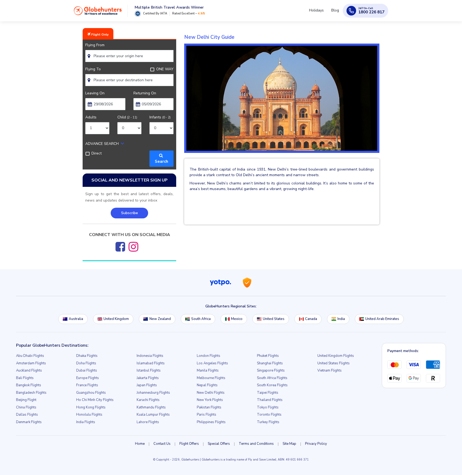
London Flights (208, 355)
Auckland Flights (29, 370)
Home (140, 443)
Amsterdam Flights (31, 363)
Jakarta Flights (148, 378)
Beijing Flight (26, 399)
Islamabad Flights (151, 363)
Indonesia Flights (150, 355)
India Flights (85, 422)
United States (273, 318)
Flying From (95, 45)
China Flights (26, 407)
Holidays (319, 12)
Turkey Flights (268, 422)
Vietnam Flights (329, 370)
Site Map (289, 443)
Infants (160, 117)
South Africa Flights (272, 378)
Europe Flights (87, 378)
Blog (336, 12)
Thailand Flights (270, 399)
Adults (91, 117)
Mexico (236, 318)
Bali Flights (25, 378)
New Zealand (160, 318)
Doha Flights (86, 363)
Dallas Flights (27, 414)
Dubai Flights (86, 370)
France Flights (87, 385)
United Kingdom (116, 318)
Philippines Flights (211, 422)
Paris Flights (206, 414)
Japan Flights (147, 385)
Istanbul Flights (149, 370)
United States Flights (333, 363)
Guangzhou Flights (91, 392)
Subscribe (129, 212)
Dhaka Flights (87, 355)
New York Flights (210, 399)
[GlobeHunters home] (98, 12)
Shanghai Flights (270, 363)
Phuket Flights (268, 355)
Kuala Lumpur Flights (153, 414)
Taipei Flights (267, 392)
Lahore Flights (148, 422)
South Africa (201, 318)
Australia (76, 318)
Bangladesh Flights (31, 392)
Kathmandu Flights (151, 407)
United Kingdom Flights (335, 355)
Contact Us (162, 443)
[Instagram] (133, 246)
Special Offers (219, 443)
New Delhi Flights (211, 392)
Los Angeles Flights (212, 363)
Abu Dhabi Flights (30, 355)
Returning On (144, 93)
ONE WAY (165, 69)
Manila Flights (208, 370)
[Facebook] (120, 246)
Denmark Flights (29, 422)
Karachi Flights (148, 399)
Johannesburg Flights (153, 392)
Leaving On (95, 93)
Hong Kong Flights (91, 407)
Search (161, 158)
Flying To (93, 69)
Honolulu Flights (89, 414)
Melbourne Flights (211, 378)
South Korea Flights (272, 385)
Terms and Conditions (256, 443)
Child (127, 117)
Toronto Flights (269, 414)
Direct (96, 153)
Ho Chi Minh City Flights (95, 399)
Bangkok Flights (28, 385)
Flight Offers (189, 443)
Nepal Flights (207, 385)
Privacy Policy (316, 443)
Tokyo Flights (268, 407)
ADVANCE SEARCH (102, 143)
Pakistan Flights (209, 407)
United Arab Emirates (382, 318)
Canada (311, 318)
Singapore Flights (271, 370)
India (341, 318)
